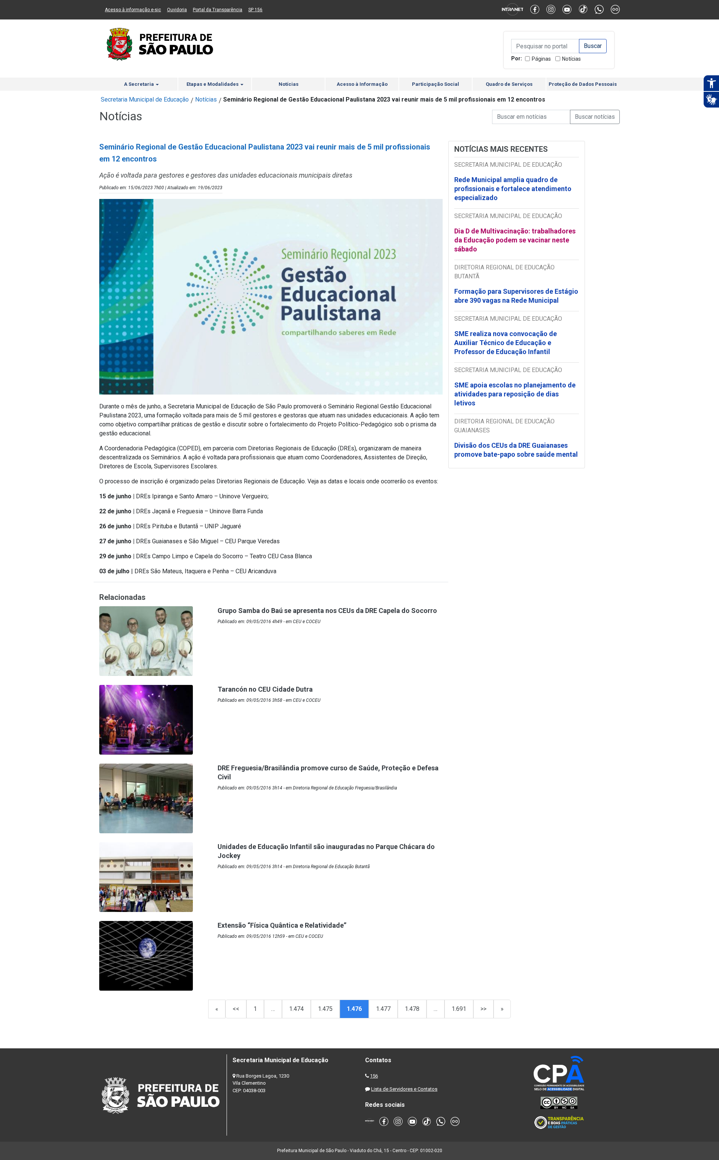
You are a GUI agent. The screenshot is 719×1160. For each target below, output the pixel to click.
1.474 (296, 1008)
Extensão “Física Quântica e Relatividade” (282, 925)
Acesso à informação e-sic (133, 9)
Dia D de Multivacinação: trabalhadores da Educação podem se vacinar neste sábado (515, 240)
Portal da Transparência (217, 9)
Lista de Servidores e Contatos (404, 1089)
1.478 (412, 1008)
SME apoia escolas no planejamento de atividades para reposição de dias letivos (515, 394)
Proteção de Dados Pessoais (583, 84)
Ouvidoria (177, 9)
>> (483, 1008)
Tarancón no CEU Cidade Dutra (265, 689)
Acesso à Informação (362, 84)
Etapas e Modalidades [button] (213, 84)
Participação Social (435, 84)
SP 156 (255, 9)
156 (374, 1076)
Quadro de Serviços (509, 84)
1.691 (459, 1008)
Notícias (571, 59)
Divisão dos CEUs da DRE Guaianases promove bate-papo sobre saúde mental (516, 449)
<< (236, 1008)
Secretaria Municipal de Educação (145, 99)
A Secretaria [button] (139, 84)
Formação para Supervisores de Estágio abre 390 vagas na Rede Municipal (516, 295)
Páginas (541, 59)
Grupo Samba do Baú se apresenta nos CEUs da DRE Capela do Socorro (327, 610)
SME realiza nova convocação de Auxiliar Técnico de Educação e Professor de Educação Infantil (505, 343)
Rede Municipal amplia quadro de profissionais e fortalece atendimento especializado (512, 189)
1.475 (325, 1008)
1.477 (383, 1008)
